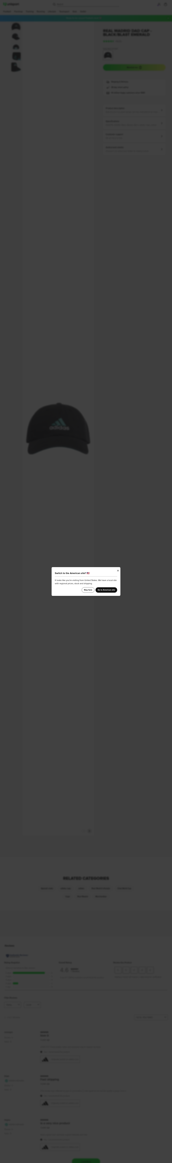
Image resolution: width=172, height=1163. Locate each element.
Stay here (88, 590)
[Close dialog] (118, 570)
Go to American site (106, 590)
